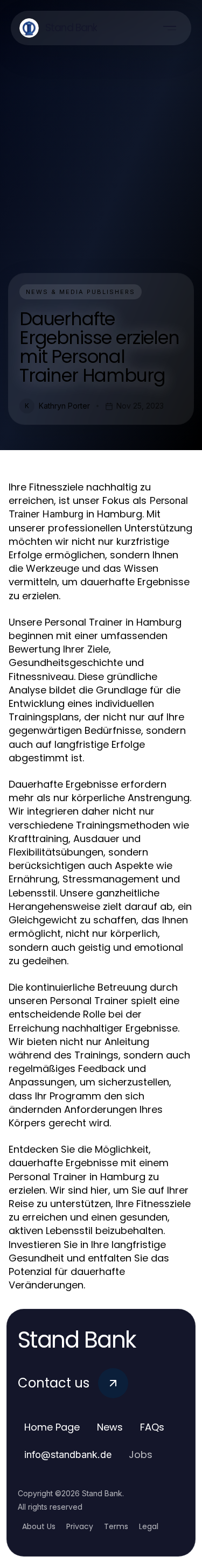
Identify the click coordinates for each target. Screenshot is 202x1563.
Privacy (79, 1526)
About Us (38, 1526)
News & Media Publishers (80, 292)
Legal (148, 1526)
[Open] (170, 28)
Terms (116, 1526)
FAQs (152, 1427)
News (110, 1427)
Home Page (52, 1427)
